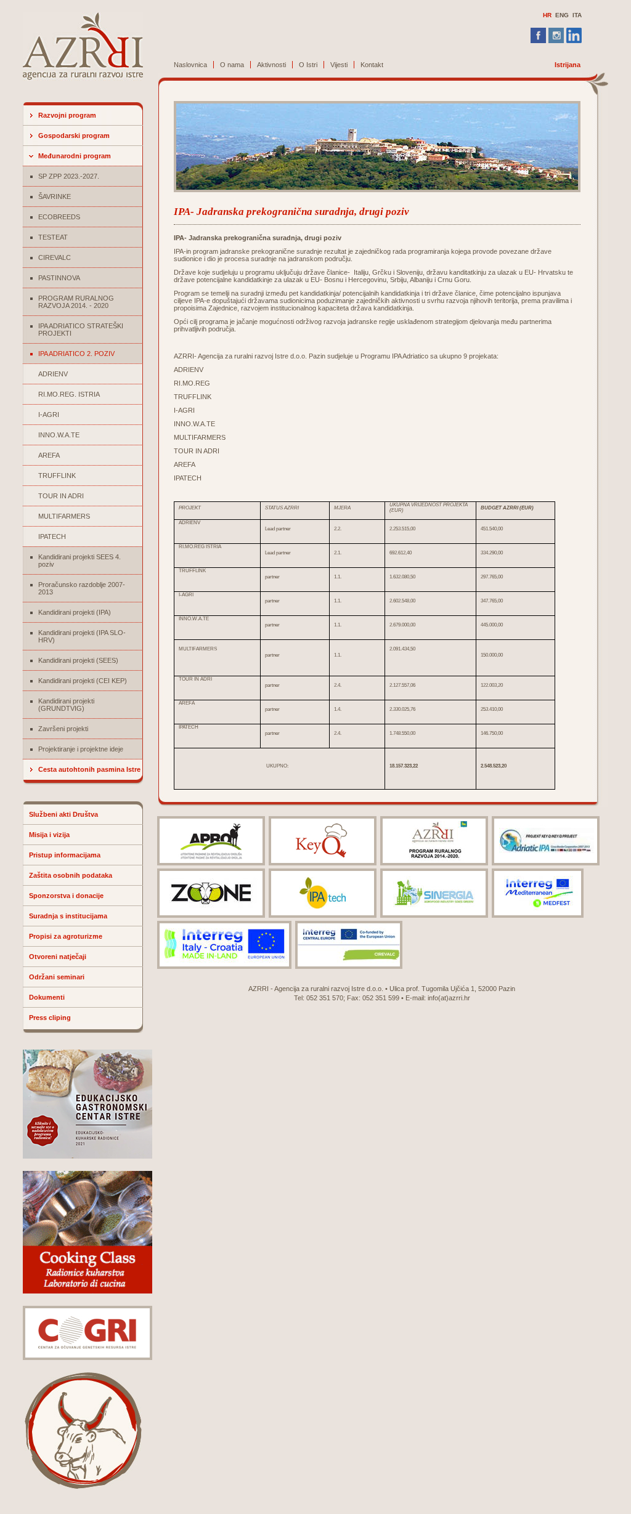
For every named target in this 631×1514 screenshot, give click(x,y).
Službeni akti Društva (63, 814)
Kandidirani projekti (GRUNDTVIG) (66, 704)
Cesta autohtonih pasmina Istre (89, 769)
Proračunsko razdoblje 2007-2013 (81, 588)
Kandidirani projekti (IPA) (74, 612)
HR (547, 15)
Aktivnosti (271, 64)
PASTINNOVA (59, 277)
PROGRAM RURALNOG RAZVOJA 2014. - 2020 (76, 301)
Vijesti (339, 64)
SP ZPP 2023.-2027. (68, 176)
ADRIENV (53, 374)
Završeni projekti (63, 728)
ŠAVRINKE (54, 196)
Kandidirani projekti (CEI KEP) (82, 680)
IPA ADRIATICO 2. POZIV (76, 353)
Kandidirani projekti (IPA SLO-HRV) (82, 636)
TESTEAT (53, 237)
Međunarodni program (74, 156)
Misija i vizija (49, 834)
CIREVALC (54, 257)
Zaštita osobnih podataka (70, 875)
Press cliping (50, 1017)
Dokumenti (47, 997)
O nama (232, 64)
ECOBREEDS (59, 217)
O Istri (308, 64)
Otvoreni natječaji (57, 956)
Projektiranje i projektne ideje (80, 749)
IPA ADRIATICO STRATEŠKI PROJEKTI (80, 329)
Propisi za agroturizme (65, 936)
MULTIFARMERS (64, 516)
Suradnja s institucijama (68, 916)
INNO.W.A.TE (58, 435)
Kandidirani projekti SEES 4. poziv (79, 560)
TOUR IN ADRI (61, 496)
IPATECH (52, 536)
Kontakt (371, 64)
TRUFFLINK (57, 475)
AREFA (49, 455)
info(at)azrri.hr (449, 998)
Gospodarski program (74, 135)
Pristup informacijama (64, 855)
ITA (577, 15)
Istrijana (567, 64)
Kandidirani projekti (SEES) (78, 660)
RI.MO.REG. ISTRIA (69, 394)
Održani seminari (56, 977)
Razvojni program (67, 115)
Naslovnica (190, 64)
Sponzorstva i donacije (66, 895)
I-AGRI (48, 414)
